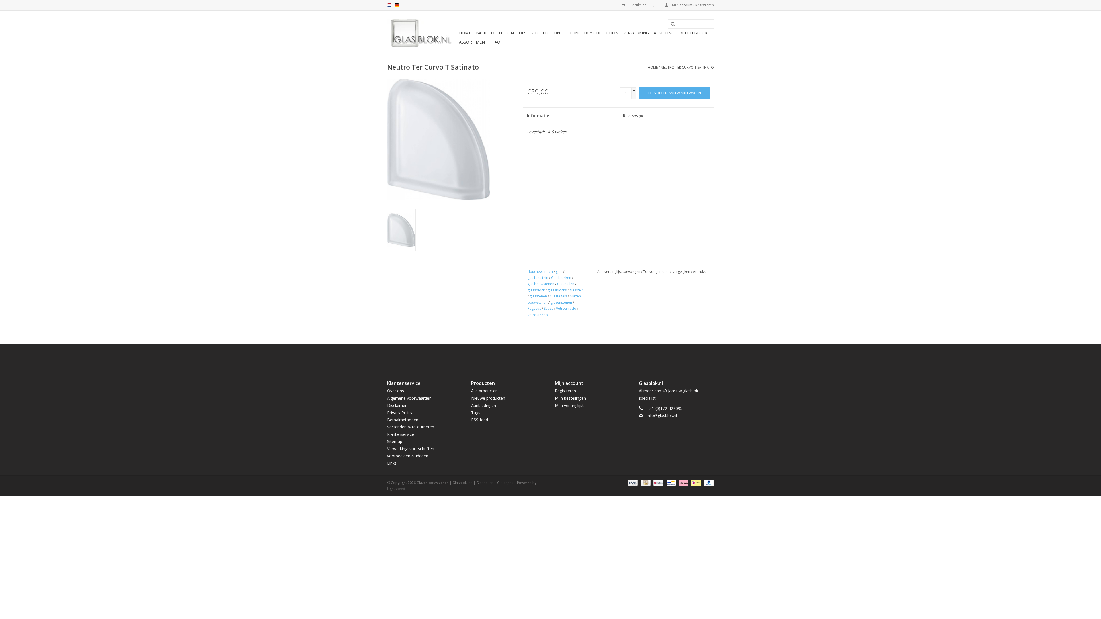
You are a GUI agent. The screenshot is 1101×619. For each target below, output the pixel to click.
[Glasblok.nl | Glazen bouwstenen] (422, 33)
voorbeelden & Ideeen (407, 456)
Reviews (633, 115)
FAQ (496, 42)
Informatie (538, 115)
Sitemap (394, 441)
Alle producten (484, 390)
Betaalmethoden (402, 419)
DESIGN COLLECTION (539, 33)
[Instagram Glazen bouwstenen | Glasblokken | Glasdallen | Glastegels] (566, 357)
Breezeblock (693, 33)
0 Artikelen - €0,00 (643, 5)
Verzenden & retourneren (410, 427)
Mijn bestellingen (570, 398)
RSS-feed (479, 419)
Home (465, 33)
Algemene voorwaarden (409, 398)
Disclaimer (397, 405)
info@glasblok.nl (662, 415)
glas (559, 271)
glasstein (576, 290)
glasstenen (538, 296)
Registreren (565, 390)
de (397, 5)
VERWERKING (636, 33)
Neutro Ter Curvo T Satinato (687, 67)
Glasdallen (565, 283)
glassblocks (557, 290)
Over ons (395, 390)
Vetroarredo (566, 308)
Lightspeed (396, 488)
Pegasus (534, 308)
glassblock (536, 290)
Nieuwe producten (488, 398)
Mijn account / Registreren (692, 5)
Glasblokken (561, 277)
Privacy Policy (399, 412)
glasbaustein (538, 277)
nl (389, 5)
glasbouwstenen (541, 283)
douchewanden (540, 271)
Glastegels (558, 296)
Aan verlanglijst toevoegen (618, 271)
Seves (548, 308)
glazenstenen (561, 302)
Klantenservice (400, 434)
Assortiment (473, 42)
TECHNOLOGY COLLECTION (591, 33)
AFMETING (664, 33)
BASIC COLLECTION (495, 33)
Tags (475, 412)
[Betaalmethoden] (632, 482)
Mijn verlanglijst (569, 405)
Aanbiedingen (483, 405)
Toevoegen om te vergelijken (667, 271)
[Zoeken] (671, 24)
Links (392, 463)
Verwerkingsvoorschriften (410, 448)
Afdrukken (701, 271)
